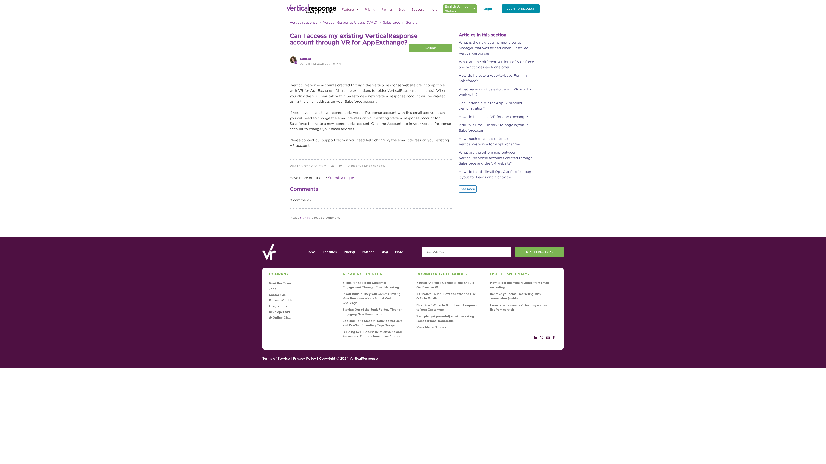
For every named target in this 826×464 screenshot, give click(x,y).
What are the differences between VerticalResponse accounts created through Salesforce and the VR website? (496, 157)
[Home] (311, 9)
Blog (402, 9)
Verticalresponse (303, 22)
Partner (387, 9)
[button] (332, 166)
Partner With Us (280, 300)
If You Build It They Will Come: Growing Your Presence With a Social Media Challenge (372, 298)
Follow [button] (430, 48)
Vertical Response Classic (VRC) (350, 22)
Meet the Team (280, 283)
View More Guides (431, 327)
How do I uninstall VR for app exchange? (493, 117)
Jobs (272, 289)
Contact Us (277, 294)
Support (417, 9)
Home (311, 252)
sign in (305, 217)
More (433, 9)
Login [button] (487, 9)
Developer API (279, 312)
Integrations (278, 306)
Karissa (305, 58)
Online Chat (281, 317)
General (411, 22)
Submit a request (521, 8)
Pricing (370, 9)
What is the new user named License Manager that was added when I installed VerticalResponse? (494, 47)
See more (468, 189)
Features (349, 9)
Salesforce (391, 22)
